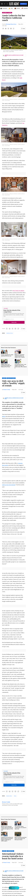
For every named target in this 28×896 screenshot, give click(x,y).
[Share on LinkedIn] (6, 28)
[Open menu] (5, 4)
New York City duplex (18, 290)
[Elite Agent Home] (14, 3)
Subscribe (14, 322)
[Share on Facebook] (3, 28)
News (4, 378)
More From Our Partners (8, 347)
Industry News (11, 378)
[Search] (7, 4)
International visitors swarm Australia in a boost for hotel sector (12, 856)
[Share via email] (11, 28)
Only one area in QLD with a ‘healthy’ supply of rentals (13, 383)
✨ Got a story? (14, 887)
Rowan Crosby (6, 389)
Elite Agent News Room (11, 24)
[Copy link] (14, 28)
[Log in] (2, 4)
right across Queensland (8, 485)
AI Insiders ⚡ (23, 3)
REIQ (3, 416)
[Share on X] (8, 28)
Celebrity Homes (7, 12)
